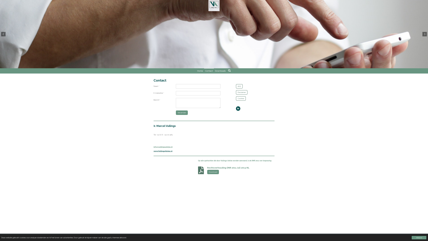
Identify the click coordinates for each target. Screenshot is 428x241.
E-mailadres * (159, 93)
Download (213, 172)
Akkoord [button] (419, 238)
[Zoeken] (229, 70)
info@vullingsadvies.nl (163, 147)
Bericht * (157, 100)
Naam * (156, 86)
